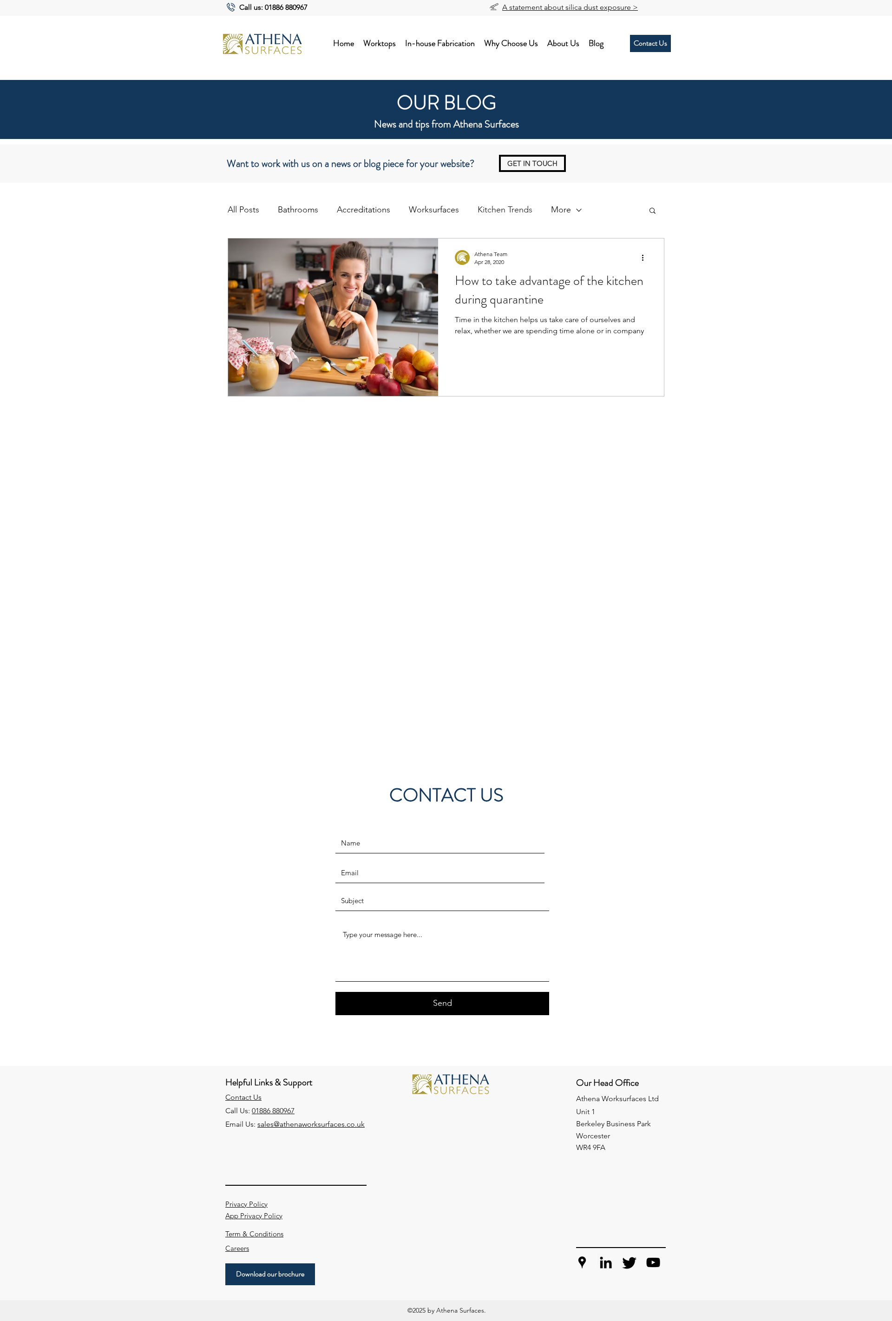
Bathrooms (298, 210)
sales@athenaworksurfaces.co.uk (311, 1124)
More (561, 210)
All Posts (243, 210)
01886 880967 (273, 1110)
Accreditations (363, 210)
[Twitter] (629, 1262)
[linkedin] (605, 1262)
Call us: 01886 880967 (273, 7)
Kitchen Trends (505, 210)
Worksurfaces (434, 210)
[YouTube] (653, 1262)
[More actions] (645, 257)
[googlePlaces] (582, 1262)
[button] (652, 211)
